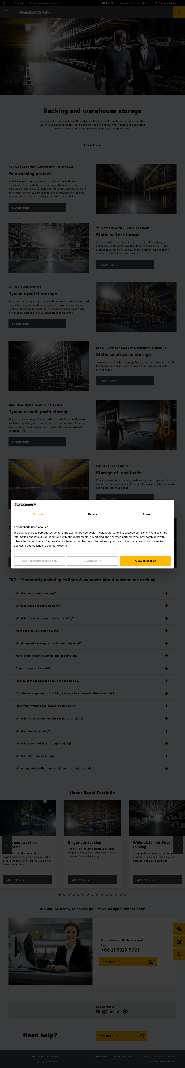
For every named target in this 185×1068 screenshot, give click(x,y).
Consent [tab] (38, 514)
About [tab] (147, 514)
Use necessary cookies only (39, 560)
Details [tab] (92, 514)
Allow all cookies (145, 560)
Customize (90, 560)
